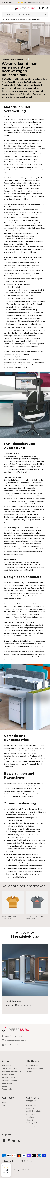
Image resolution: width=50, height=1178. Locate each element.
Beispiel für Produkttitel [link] (10, 916)
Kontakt (29, 1071)
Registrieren (7, 1083)
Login (4, 1086)
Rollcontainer (31, 1114)
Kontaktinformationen (34, 1170)
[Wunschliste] (43, 8)
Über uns (5, 1102)
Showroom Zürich (9, 1068)
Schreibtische (31, 1120)
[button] (3, 8)
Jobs (4, 1105)
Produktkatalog (8, 1077)
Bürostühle (30, 1117)
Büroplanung (7, 1065)
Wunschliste (7, 1089)
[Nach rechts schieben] (30, 1018)
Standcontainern (14, 330)
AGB (22, 1170)
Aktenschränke (32, 1105)
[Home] (25, 8)
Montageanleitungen (34, 1065)
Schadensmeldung (9, 1080)
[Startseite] (3, 19)
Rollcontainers (10, 148)
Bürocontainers (25, 117)
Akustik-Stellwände (33, 1111)
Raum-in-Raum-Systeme (18, 1005)
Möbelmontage (8, 1074)
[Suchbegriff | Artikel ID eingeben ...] (45, 14)
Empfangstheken (32, 1123)
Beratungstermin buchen (12, 1071)
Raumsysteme (31, 1108)
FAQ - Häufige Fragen (34, 1068)
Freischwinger (31, 1126)
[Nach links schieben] (19, 1018)
